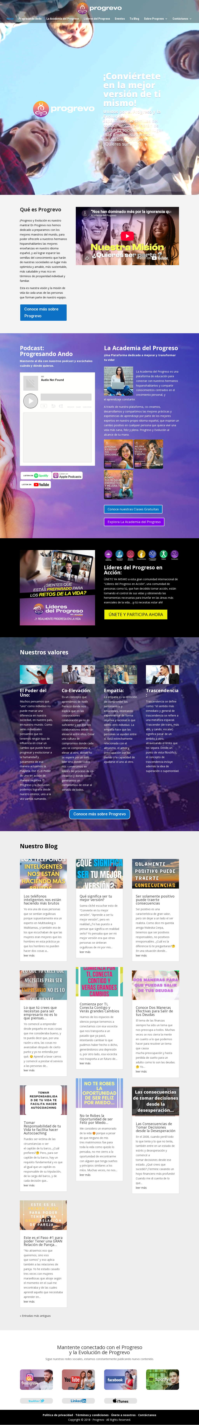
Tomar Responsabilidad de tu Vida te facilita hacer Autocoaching (42, 1127)
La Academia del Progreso (62, 18)
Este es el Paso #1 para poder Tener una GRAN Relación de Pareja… (43, 1241)
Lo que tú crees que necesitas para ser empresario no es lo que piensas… (40, 1012)
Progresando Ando (30, 18)
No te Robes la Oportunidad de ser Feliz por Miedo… (96, 1119)
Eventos (120, 18)
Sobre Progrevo (154, 18)
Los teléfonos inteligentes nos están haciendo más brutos (42, 899)
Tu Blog (134, 18)
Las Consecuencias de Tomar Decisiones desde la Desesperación (155, 1127)
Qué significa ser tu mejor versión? (96, 898)
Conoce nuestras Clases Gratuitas (133, 509)
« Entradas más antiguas (35, 1316)
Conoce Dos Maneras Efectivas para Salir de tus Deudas (154, 1011)
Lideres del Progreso (97, 18)
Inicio (10, 18)
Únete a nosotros (123, 1415)
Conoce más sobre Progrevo (41, 312)
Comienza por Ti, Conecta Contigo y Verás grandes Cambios (99, 1007)
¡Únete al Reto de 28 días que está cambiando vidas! (99, 79)
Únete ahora (99, 140)
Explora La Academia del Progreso (134, 522)
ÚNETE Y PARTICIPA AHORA (136, 614)
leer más (29, 955)
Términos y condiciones (92, 1415)
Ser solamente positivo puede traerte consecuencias (155, 899)
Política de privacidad (58, 1415)
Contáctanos (180, 18)
